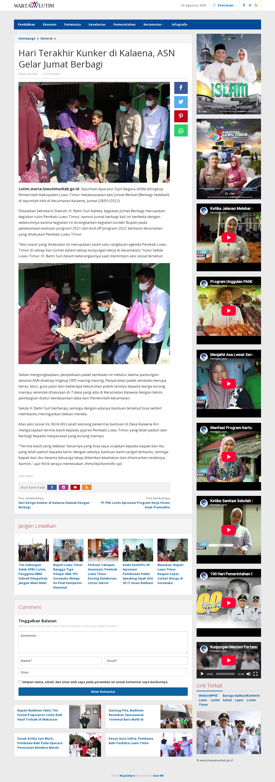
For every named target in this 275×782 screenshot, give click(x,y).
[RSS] (88, 487)
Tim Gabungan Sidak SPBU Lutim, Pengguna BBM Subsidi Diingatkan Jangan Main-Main (32, 574)
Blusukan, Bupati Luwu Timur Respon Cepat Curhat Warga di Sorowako (170, 574)
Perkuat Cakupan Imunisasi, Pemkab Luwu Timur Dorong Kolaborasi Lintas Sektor (102, 574)
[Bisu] (248, 674)
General (46, 38)
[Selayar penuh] (255, 674)
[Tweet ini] (181, 102)
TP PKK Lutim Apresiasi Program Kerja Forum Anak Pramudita (135, 502)
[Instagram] (64, 487)
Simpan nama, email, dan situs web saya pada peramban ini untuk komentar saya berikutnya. (95, 682)
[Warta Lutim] (34, 4)
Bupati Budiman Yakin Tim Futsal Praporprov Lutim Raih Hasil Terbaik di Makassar (39, 714)
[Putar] (202, 674)
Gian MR (158, 775)
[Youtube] (76, 487)
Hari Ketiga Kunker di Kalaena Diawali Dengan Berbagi (54, 502)
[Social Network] (250, 5)
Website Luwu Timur (205, 700)
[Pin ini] (181, 116)
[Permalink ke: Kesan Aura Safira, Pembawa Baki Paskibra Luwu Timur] (175, 744)
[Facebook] (53, 487)
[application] (229, 660)
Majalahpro (127, 775)
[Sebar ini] (181, 88)
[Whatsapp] (181, 130)
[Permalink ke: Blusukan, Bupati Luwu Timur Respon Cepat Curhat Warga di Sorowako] (172, 550)
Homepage (26, 38)
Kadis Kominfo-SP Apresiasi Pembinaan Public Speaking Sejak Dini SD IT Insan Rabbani (138, 574)
